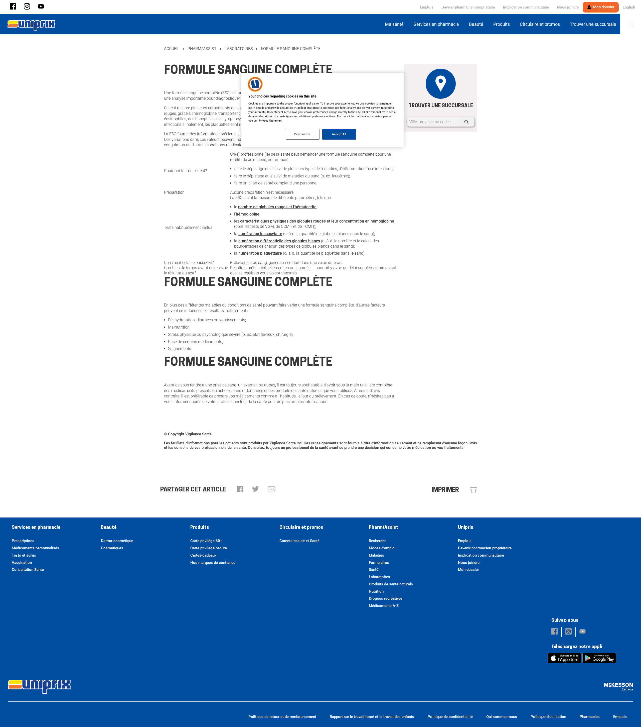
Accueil (172, 48)
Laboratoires (239, 48)
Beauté (108, 528)
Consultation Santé (28, 569)
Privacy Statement (270, 120)
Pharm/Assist (202, 48)
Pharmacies (590, 716)
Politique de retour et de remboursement (282, 716)
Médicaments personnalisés (35, 548)
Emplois (426, 7)
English (629, 7)
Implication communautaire (526, 7)
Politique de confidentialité (450, 716)
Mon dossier (603, 7)
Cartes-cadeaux (203, 555)
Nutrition (376, 591)
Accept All (339, 134)
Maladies (376, 555)
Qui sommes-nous (501, 716)
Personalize (302, 134)
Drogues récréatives (386, 598)
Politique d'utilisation (548, 716)
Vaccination (22, 562)
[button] (13, 7)
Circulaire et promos (301, 528)
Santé (373, 569)
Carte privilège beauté (208, 548)
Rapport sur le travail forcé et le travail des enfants (372, 716)
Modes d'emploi (382, 548)
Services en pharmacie (36, 528)
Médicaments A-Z (384, 605)
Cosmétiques (112, 548)
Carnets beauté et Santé (299, 541)
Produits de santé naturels (391, 584)
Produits (199, 528)
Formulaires (379, 562)
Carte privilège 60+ (206, 541)
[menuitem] (395, 24)
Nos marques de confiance (212, 562)
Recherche (377, 541)
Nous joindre (568, 7)
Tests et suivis (24, 555)
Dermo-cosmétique (117, 541)
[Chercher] (466, 122)
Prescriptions (23, 541)
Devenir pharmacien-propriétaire (468, 7)
